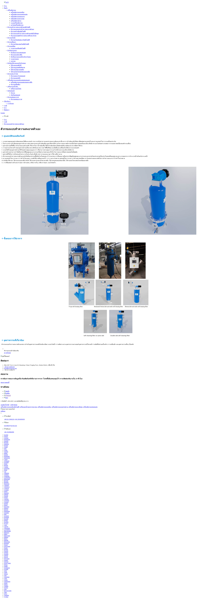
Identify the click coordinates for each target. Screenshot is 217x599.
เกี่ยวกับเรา (7, 101)
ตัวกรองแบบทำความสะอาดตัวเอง (14, 124)
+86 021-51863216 (9, 419)
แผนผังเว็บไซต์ (5, 405)
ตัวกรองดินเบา (11, 42)
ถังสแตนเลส (11, 90)
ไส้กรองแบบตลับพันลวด (18, 67)
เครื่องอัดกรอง (11, 10)
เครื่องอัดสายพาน (16, 20)
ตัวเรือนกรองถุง (12, 50)
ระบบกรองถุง (15, 59)
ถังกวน (13, 93)
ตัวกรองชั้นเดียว (15, 84)
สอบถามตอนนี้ (5, 382)
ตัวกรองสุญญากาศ (13, 97)
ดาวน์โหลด (7, 353)
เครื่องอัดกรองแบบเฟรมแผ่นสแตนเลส (18, 80)
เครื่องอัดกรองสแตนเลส (90, 407)
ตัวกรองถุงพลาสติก (16, 54)
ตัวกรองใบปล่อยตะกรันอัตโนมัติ (20, 40)
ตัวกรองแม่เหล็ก (15, 78)
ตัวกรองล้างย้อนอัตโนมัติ (18, 31)
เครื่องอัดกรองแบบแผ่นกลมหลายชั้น (21, 82)
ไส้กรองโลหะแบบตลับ (17, 69)
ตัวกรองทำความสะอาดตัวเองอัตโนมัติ (18, 27)
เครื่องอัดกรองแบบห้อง (17, 12)
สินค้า (6, 8)
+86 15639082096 (9, 432)
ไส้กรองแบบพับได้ (16, 65)
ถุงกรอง (13, 61)
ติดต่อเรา (6, 110)
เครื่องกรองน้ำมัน (12, 86)
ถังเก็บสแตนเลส (15, 95)
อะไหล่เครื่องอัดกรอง (17, 25)
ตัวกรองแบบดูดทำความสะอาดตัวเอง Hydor (23, 35)
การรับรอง (10, 103)
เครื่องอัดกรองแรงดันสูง (75, 407)
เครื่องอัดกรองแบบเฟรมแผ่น (19, 14)
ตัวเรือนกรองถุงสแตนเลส (18, 52)
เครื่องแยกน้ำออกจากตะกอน (28, 407)
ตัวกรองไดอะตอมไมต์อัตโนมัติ (20, 44)
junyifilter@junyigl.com (10, 425)
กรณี (5, 105)
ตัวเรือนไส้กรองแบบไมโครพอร (16, 63)
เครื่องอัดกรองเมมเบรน (18, 16)
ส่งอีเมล (3, 411)
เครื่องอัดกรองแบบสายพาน (60, 407)
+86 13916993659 (20, 419)
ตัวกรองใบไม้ (11, 37)
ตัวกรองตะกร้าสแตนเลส (18, 76)
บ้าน (5, 6)
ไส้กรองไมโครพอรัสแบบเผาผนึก (20, 71)
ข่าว (5, 107)
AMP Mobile (13, 405)
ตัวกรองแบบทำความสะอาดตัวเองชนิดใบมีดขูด (25, 33)
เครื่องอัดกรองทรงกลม (17, 18)
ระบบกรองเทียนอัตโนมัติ (18, 48)
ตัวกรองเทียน (11, 46)
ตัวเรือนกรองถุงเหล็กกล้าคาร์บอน (21, 57)
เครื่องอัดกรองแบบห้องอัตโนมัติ (10, 407)
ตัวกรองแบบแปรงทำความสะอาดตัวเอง (22, 29)
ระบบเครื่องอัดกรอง (17, 23)
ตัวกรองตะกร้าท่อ (12, 74)
